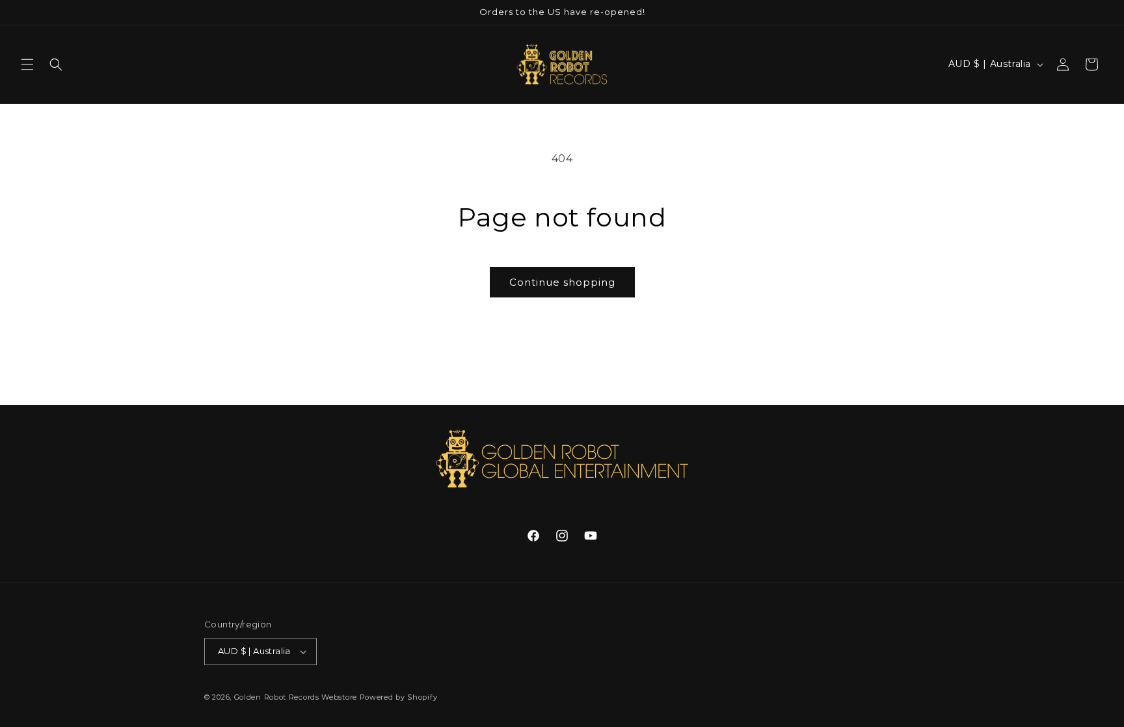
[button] (27, 64)
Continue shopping (562, 282)
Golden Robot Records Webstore (295, 697)
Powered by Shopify (399, 697)
